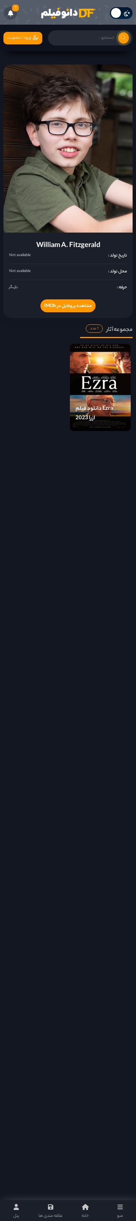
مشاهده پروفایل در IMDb (68, 306)
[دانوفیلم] (68, 13)
